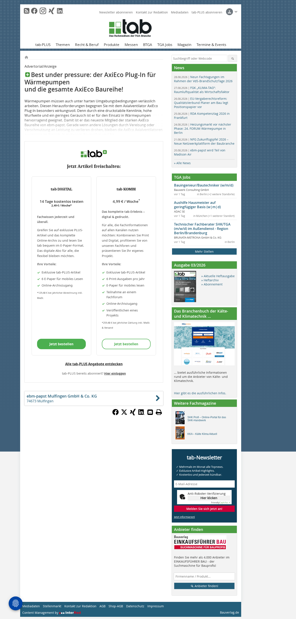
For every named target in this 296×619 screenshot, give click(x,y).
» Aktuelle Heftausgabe (218, 276)
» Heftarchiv (210, 280)
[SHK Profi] (181, 418)
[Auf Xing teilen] (132, 414)
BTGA (147, 44)
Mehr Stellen (204, 251)
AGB (102, 606)
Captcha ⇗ (220, 502)
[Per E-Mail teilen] (150, 412)
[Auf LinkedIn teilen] (141, 414)
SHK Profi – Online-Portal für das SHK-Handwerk (206, 419)
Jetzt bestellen (61, 344)
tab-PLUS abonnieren (207, 12)
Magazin (184, 44)
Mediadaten (180, 12)
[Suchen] (232, 58)
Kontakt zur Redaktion (152, 12)
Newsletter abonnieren (116, 12)
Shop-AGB (116, 606)
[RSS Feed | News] (26, 11)
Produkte (111, 44)
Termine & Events (211, 44)
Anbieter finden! (206, 586)
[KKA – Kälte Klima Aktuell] (181, 434)
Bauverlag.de (229, 612)
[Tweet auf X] (124, 414)
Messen (131, 44)
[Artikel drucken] (159, 412)
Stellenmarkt (52, 606)
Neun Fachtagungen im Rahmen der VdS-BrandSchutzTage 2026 (203, 79)
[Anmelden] (231, 12)
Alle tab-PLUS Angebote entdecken (94, 364)
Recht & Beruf (87, 44)
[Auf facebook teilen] (115, 414)
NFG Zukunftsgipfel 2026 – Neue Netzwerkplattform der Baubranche (204, 141)
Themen (63, 44)
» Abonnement (212, 284)
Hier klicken (208, 498)
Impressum (155, 606)
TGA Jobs (164, 44)
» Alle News (182, 163)
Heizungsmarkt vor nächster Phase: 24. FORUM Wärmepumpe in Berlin (202, 128)
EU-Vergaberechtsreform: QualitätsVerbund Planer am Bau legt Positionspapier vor (201, 103)
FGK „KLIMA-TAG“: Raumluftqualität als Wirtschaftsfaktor (201, 90)
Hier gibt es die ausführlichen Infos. (200, 393)
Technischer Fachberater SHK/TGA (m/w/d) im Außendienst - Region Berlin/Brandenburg (202, 228)
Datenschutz (135, 606)
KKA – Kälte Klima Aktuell (202, 434)
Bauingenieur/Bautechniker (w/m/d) (203, 185)
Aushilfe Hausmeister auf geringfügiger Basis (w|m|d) (197, 204)
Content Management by (40, 613)
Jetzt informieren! (184, 517)
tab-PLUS (42, 44)
